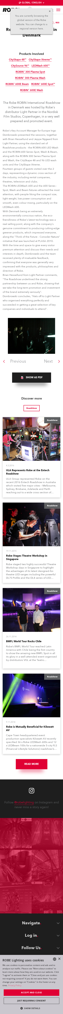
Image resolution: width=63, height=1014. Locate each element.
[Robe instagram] (31, 790)
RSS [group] (57, 22)
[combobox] (54, 959)
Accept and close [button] (31, 992)
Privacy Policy (14, 985)
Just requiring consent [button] (31, 1000)
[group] (31, 377)
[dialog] (31, 984)
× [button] (59, 959)
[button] (31, 1008)
